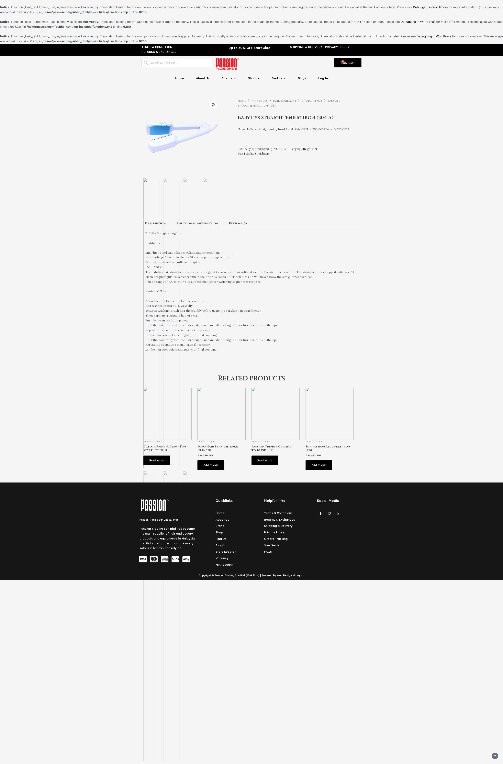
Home (179, 78)
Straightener (312, 101)
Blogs (302, 78)
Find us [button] (277, 78)
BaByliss (249, 153)
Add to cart (210, 465)
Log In (323, 78)
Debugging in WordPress (430, 7)
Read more (156, 460)
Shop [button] (252, 78)
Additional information (197, 223)
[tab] (155, 223)
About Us (202, 78)
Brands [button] (227, 78)
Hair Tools (260, 101)
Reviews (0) (238, 223)
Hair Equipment (284, 101)
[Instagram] (329, 515)
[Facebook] (321, 515)
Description (155, 223)
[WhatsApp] (338, 515)
